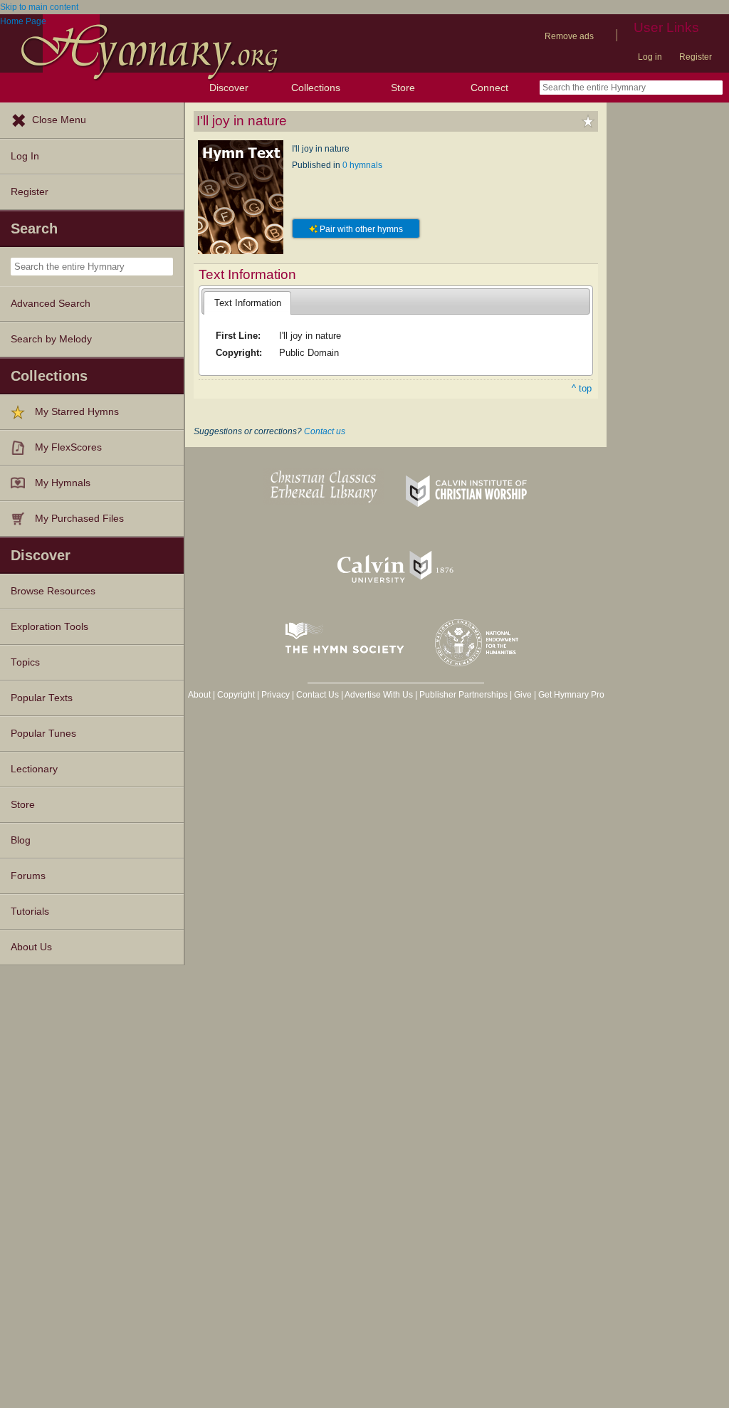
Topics (25, 662)
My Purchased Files (79, 518)
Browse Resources (53, 591)
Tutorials (30, 911)
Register (695, 57)
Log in (650, 57)
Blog (21, 840)
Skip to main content (39, 7)
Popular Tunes (43, 733)
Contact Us (317, 695)
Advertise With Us (379, 695)
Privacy (275, 695)
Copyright (236, 695)
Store (403, 87)
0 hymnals (362, 165)
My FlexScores (68, 447)
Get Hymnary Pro (571, 695)
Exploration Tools (49, 626)
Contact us (324, 431)
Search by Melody (51, 339)
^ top (582, 388)
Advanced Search (50, 303)
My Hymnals (62, 483)
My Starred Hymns (77, 411)
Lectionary (34, 769)
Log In (25, 156)
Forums (28, 876)
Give (523, 695)
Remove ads (569, 36)
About (199, 695)
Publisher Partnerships (463, 695)
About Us (31, 947)
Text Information (247, 303)
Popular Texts (42, 698)
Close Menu (59, 120)
